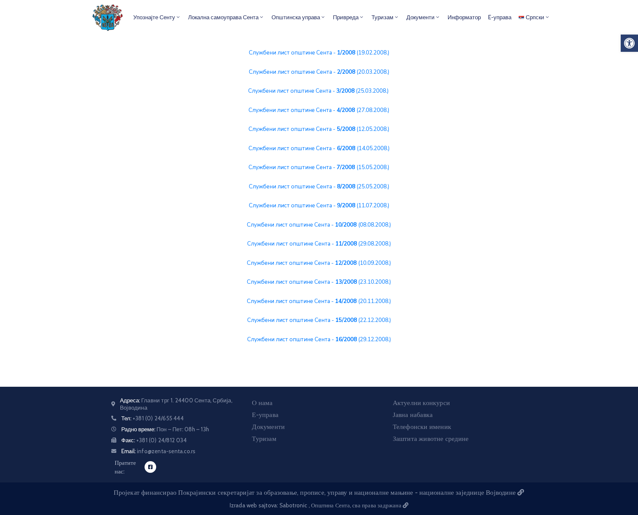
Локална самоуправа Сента (223, 17)
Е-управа (265, 415)
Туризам (382, 17)
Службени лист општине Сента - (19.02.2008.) (319, 52)
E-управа (499, 17)
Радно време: (165, 429)
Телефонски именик (422, 427)
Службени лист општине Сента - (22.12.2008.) (319, 320)
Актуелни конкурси (421, 403)
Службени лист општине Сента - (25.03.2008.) (318, 91)
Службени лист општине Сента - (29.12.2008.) (319, 339)
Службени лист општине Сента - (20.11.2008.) (319, 301)
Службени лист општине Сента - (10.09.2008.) (319, 263)
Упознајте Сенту (154, 17)
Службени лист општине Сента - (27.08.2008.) (319, 110)
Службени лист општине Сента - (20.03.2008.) (319, 72)
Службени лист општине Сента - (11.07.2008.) (319, 205)
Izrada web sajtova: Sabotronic (269, 505)
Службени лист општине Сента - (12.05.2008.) (319, 129)
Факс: (154, 440)
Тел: (152, 418)
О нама (262, 403)
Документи (420, 17)
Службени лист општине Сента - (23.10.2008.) (319, 282)
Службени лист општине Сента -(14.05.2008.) (319, 148)
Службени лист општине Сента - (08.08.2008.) (319, 225)
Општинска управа (295, 17)
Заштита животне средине (431, 439)
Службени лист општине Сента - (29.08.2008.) (319, 244)
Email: (158, 451)
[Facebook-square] (150, 467)
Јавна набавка (413, 415)
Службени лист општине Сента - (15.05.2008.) (319, 167)
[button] (629, 43)
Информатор (464, 17)
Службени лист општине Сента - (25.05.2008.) (319, 186)
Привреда (346, 17)
